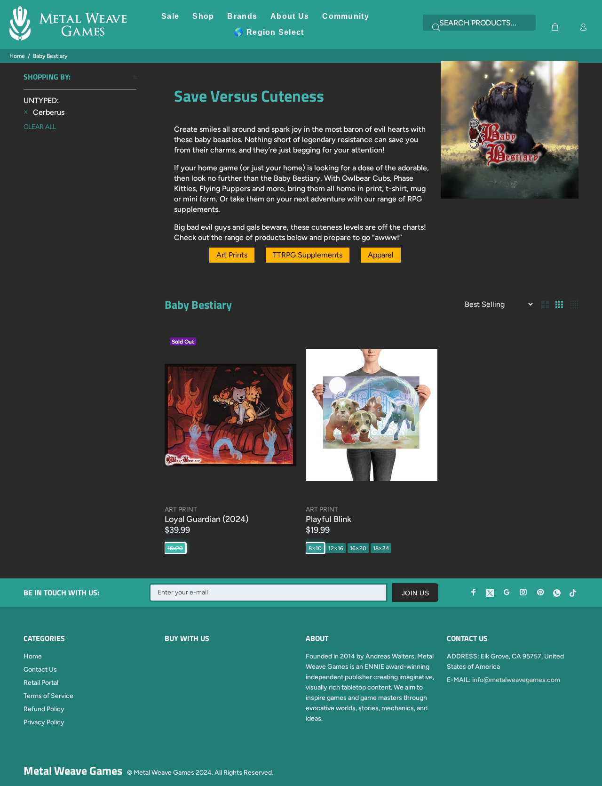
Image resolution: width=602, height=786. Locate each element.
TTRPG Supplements (307, 254)
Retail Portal (41, 683)
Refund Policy (44, 709)
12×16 (335, 548)
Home (17, 56)
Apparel (381, 254)
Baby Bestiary (50, 56)
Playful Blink (328, 519)
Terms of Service (48, 696)
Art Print (181, 509)
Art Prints (231, 254)
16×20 (358, 548)
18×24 (381, 548)
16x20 (175, 548)
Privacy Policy (44, 722)
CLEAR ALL (40, 127)
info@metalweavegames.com (516, 680)
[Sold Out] (230, 415)
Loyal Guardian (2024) (206, 519)
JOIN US (415, 593)
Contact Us (40, 670)
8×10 (315, 548)
